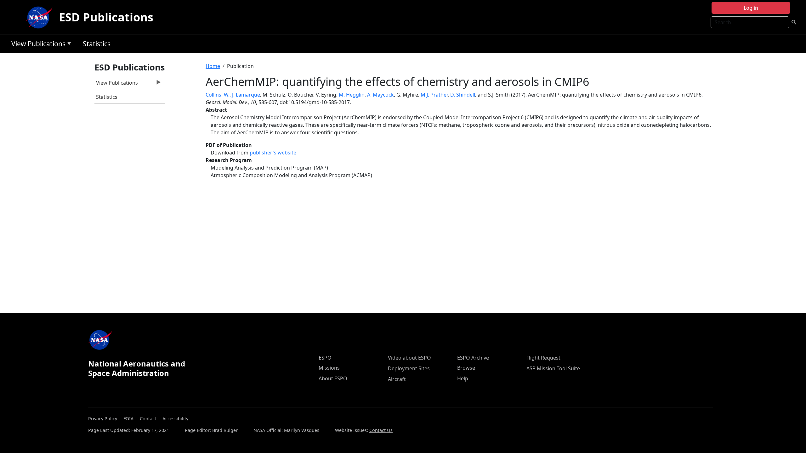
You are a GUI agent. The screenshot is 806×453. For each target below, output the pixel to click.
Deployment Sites (409, 368)
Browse (466, 367)
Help (462, 378)
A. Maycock (380, 94)
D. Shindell (462, 94)
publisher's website (273, 152)
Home (213, 66)
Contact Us (381, 430)
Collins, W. (218, 94)
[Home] (40, 17)
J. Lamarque (246, 94)
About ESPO (333, 378)
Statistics (97, 43)
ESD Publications (106, 17)
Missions (329, 367)
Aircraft (397, 379)
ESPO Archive (473, 357)
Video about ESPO (409, 357)
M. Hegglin (352, 94)
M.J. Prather (434, 94)
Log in (751, 7)
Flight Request (543, 357)
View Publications (36, 44)
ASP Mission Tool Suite (553, 368)
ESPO (325, 357)
